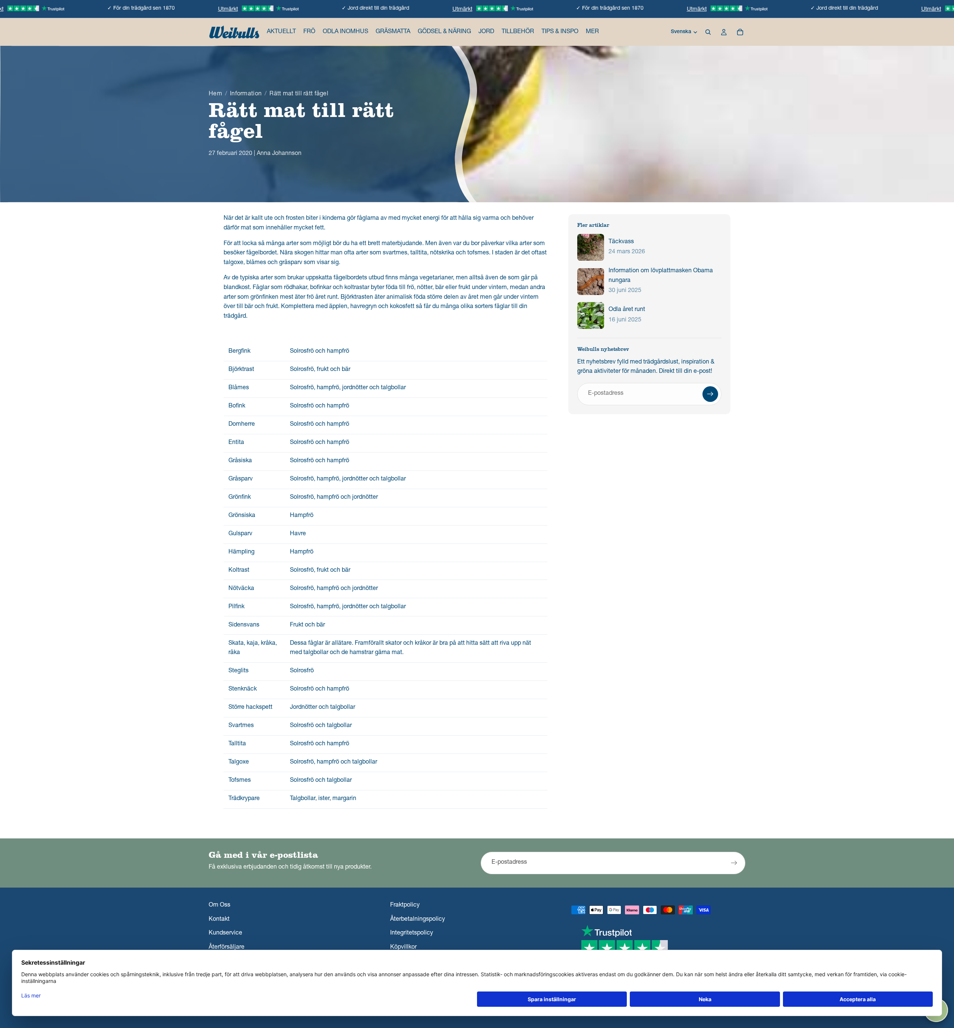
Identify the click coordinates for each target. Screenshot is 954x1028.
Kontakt (219, 919)
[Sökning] (708, 32)
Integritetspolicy (411, 933)
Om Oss (219, 905)
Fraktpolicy (405, 905)
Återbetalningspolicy (417, 919)
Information (246, 94)
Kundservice (225, 933)
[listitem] (592, 32)
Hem (215, 94)
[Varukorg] (740, 32)
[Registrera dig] (710, 394)
